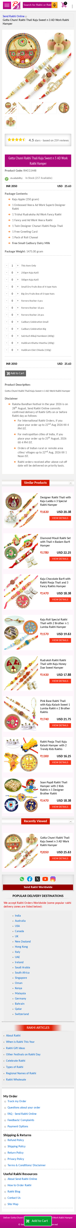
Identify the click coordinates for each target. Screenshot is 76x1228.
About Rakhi (13, 1035)
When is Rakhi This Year (20, 1042)
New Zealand (23, 941)
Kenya (18, 988)
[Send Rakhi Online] (16, 5)
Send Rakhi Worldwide (38, 887)
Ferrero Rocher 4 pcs (32, 301)
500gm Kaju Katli (30, 280)
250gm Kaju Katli (30, 272)
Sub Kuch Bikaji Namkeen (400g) (37, 336)
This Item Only (28, 265)
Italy (17, 952)
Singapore (21, 978)
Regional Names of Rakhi (21, 1073)
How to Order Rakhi (19, 1185)
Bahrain (19, 1003)
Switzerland (22, 1014)
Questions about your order (24, 1107)
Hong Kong (21, 946)
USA (17, 926)
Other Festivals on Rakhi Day (23, 1054)
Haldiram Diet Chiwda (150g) (36, 350)
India (18, 915)
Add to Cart (40, 1221)
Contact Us (14, 1198)
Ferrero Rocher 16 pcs (32, 308)
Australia (20, 921)
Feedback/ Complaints (21, 1120)
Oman (18, 983)
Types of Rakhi (14, 1067)
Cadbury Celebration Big (33, 329)
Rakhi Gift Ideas (15, 1048)
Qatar (18, 1009)
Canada (19, 931)
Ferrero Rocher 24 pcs (32, 315)
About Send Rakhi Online (22, 1179)
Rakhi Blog (14, 1191)
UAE (17, 957)
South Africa (22, 972)
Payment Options (18, 1126)
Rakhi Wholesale (16, 1079)
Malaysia (20, 993)
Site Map (13, 1204)
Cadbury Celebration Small (34, 322)
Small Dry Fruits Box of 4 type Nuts (39, 287)
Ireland (19, 962)
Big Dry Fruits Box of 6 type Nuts (37, 294)
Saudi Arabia (22, 967)
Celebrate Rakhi (15, 1060)
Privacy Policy (16, 1159)
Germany (20, 998)
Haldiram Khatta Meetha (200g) (37, 343)
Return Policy (15, 1152)
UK (16, 936)
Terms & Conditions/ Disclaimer (27, 1165)
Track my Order (17, 1101)
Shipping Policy (16, 1146)
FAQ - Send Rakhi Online (22, 1114)
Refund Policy (16, 1140)
